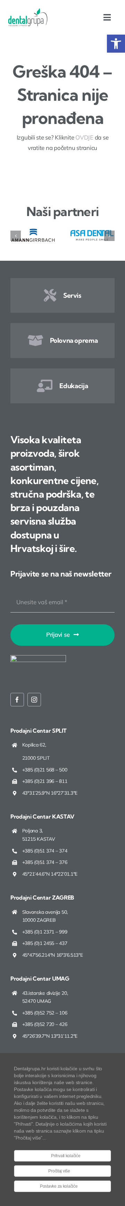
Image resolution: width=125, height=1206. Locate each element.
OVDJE (84, 137)
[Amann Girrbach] (33, 229)
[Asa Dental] (92, 229)
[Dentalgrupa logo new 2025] (28, 10)
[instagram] (34, 699)
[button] (116, 44)
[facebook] (17, 699)
